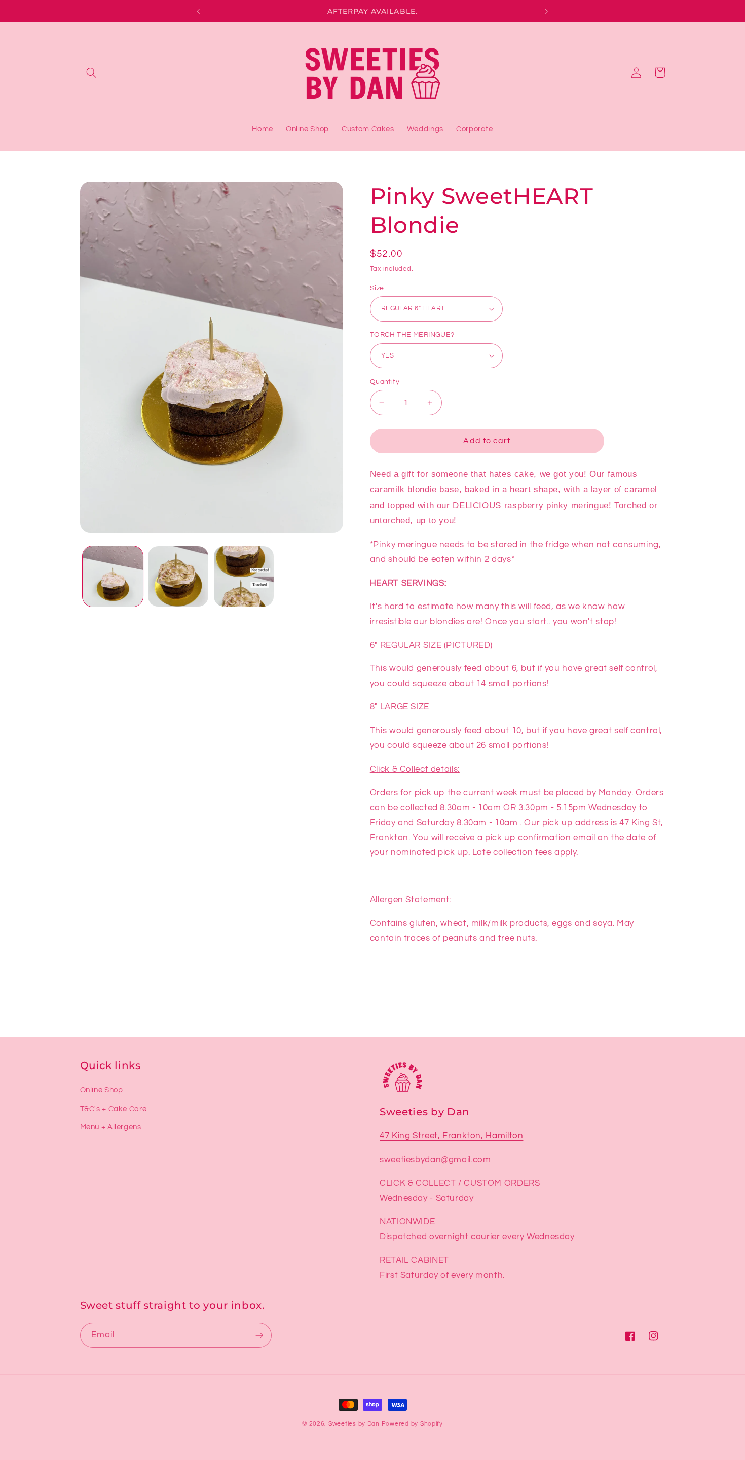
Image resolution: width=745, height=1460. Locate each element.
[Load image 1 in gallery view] (113, 576)
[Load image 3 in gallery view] (244, 576)
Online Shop (101, 1090)
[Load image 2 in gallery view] (178, 576)
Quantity (384, 381)
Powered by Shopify (412, 1424)
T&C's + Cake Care (113, 1109)
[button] (91, 72)
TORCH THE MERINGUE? (412, 334)
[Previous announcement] (199, 11)
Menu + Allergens (110, 1127)
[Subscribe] (259, 1335)
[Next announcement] (546, 11)
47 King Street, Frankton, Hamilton (451, 1136)
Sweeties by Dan (354, 1424)
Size (377, 288)
